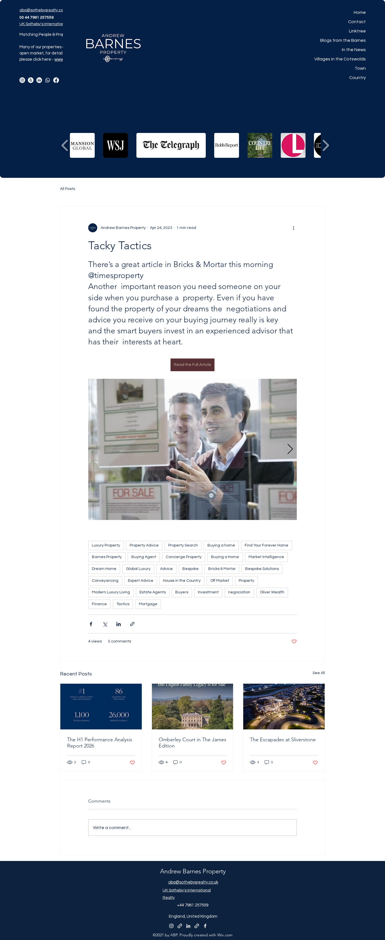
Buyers (181, 592)
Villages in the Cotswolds (340, 59)
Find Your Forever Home (266, 545)
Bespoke (190, 569)
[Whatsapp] (47, 80)
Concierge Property (184, 557)
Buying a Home (225, 557)
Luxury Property (106, 545)
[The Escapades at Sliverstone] (284, 706)
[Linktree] (31, 80)
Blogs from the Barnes (343, 40)
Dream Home (104, 569)
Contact (357, 21)
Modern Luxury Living (111, 592)
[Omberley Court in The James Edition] (192, 706)
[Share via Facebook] (91, 624)
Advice (166, 569)
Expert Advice (140, 581)
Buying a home (221, 545)
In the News (354, 49)
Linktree (357, 31)
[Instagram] (22, 80)
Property (246, 581)
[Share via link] (132, 624)
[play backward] (65, 145)
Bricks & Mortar (222, 569)
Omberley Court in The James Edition (192, 742)
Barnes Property (107, 557)
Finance (99, 604)
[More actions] (293, 227)
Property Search (183, 545)
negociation (239, 592)
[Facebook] (56, 80)
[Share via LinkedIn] (118, 624)
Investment (208, 592)
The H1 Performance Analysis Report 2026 (99, 742)
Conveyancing (105, 581)
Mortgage (148, 604)
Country (357, 77)
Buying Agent (143, 557)
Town (360, 68)
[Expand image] (192, 449)
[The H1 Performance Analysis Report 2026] (101, 706)
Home (360, 12)
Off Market (219, 581)
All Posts (67, 189)
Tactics (122, 604)
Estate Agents (153, 592)
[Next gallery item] (290, 449)
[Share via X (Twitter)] (104, 624)
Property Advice (144, 545)
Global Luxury (138, 569)
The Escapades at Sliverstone (283, 739)
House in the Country (182, 581)
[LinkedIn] (39, 80)
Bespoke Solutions (262, 569)
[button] (82, 145)
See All (319, 673)
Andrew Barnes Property (193, 871)
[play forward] (325, 145)
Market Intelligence (266, 557)
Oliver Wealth (272, 592)
